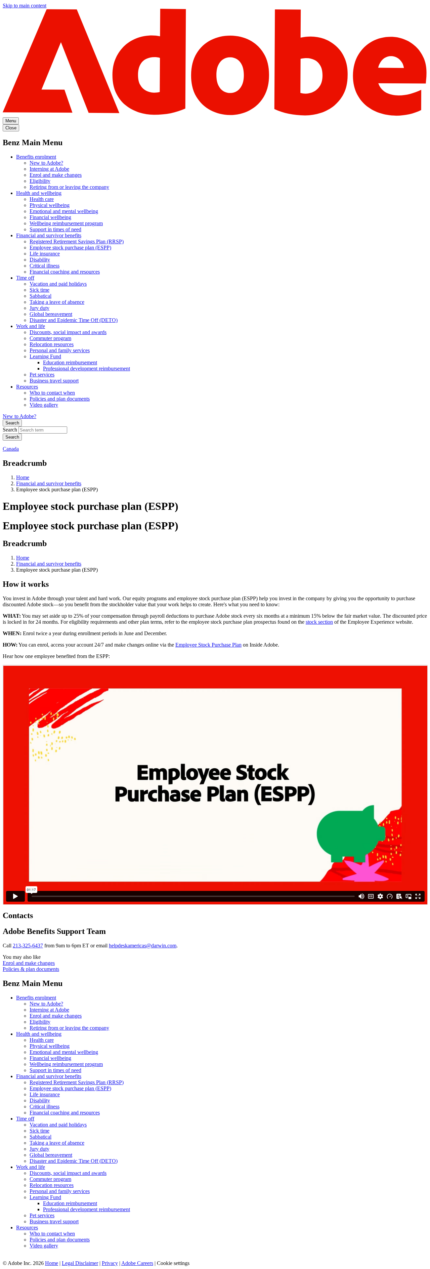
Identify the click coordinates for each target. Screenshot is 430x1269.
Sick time (39, 290)
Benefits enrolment (36, 157)
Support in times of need (55, 229)
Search (12, 422)
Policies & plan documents (31, 969)
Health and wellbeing (38, 193)
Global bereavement (51, 314)
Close (10, 127)
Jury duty (39, 308)
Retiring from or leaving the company (69, 187)
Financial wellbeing (50, 217)
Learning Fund (45, 356)
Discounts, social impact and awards (68, 332)
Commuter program (50, 338)
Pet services (42, 374)
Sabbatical (40, 296)
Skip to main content (24, 5)
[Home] (215, 114)
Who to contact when (52, 393)
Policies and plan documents (60, 399)
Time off (25, 278)
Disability (40, 259)
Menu (10, 120)
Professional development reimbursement (86, 368)
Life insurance (45, 253)
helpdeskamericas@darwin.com (142, 945)
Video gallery (44, 405)
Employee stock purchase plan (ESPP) (70, 247)
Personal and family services (60, 350)
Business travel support (54, 380)
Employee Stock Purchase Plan (208, 645)
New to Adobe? (46, 163)
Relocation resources (52, 344)
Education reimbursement (70, 362)
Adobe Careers (137, 1263)
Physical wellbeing (50, 205)
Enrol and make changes (56, 175)
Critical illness (44, 266)
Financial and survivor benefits (48, 235)
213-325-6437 (28, 945)
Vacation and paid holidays (58, 284)
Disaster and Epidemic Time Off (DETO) (74, 320)
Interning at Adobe (49, 169)
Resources (27, 387)
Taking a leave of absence (57, 302)
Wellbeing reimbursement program (66, 223)
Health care (42, 199)
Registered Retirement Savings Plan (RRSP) (77, 241)
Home (22, 477)
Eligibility (40, 181)
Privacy (110, 1263)
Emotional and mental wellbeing (64, 211)
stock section (319, 622)
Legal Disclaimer (80, 1263)
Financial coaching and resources (65, 272)
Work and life (30, 326)
